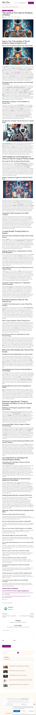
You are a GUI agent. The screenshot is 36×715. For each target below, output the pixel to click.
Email (14, 640)
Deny (24, 711)
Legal (25, 713)
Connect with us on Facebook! (10, 588)
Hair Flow (6, 2)
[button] (34, 704)
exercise (6, 429)
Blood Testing (4, 10)
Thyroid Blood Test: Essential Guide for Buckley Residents (16, 596)
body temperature (18, 72)
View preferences (31, 711)
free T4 (18, 165)
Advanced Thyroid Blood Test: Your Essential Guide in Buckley (16, 592)
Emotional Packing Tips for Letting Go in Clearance (18, 675)
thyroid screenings (8, 143)
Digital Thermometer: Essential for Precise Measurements (18, 684)
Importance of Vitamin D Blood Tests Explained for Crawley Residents (20, 679)
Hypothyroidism (9, 87)
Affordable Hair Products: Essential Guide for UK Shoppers (19, 666)
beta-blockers (9, 415)
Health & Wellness (10, 10)
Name (3, 640)
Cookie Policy (22, 713)
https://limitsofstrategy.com (7, 597)
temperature (13, 110)
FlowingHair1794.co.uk (25, 698)
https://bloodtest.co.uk (23, 590)
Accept (17, 711)
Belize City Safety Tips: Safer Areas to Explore (17, 670)
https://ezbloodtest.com (6, 594)
